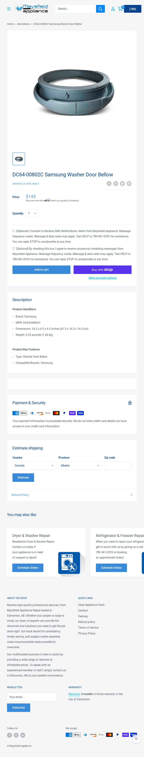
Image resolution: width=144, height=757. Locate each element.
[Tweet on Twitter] (122, 183)
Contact (83, 610)
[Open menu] (9, 8)
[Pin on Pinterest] (115, 183)
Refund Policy (20, 495)
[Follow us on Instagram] (16, 735)
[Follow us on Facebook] (9, 735)
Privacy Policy (87, 633)
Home (10, 24)
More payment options (103, 278)
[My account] (113, 9)
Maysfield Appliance (25, 183)
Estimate (23, 477)
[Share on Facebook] (109, 183)
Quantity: (18, 213)
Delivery (83, 616)
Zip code (109, 457)
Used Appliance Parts (91, 605)
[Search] (100, 9)
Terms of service (88, 627)
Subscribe (18, 707)
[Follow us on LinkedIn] (22, 735)
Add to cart (41, 269)
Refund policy (86, 622)
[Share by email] (129, 183)
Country (17, 457)
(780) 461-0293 (132, 10)
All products (23, 24)
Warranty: (74, 694)
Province (64, 457)
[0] (120, 9)
